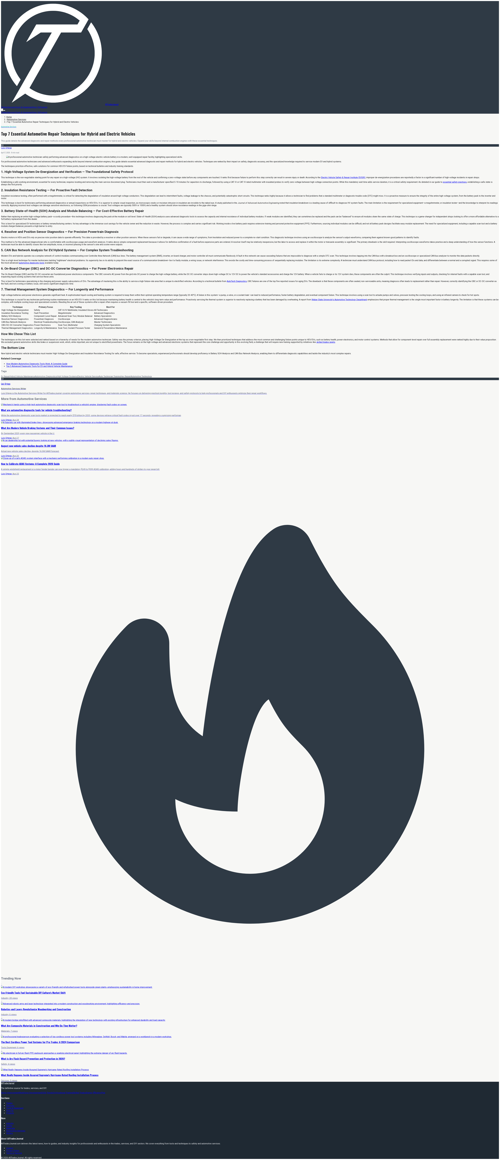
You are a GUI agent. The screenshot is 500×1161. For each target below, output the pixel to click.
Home (9, 117)
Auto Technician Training (110, 376)
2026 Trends (47, 1093)
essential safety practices (455, 182)
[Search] (2, 109)
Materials (10, 1128)
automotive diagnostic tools (31, 263)
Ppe (103, 1093)
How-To (36, 107)
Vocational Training (64, 1093)
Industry (10, 1123)
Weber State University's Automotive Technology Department (339, 299)
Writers (9, 1133)
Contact (9, 1148)
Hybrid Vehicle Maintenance (22, 376)
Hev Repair (126, 376)
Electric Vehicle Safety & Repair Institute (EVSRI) (343, 177)
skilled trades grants (325, 342)
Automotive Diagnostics (46, 376)
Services (11, 107)
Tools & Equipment (23, 107)
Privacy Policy (12, 1150)
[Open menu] (4, 110)
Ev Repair (5, 376)
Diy (54, 1093)
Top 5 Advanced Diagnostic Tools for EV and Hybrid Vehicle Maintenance (39, 366)
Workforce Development (30, 1093)
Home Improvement (10, 1093)
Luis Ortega (6, 148)
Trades (4, 107)
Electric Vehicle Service (88, 376)
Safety (9, 1126)
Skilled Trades (79, 1093)
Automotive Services (16, 119)
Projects (43, 107)
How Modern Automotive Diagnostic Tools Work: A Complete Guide (36, 364)
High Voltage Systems (67, 376)
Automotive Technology (141, 376)
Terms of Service (14, 1153)
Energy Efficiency (93, 1093)
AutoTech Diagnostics (237, 281)
